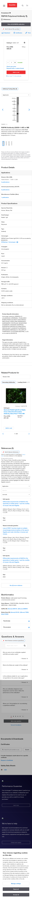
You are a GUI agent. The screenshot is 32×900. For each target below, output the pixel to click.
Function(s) (6, 621)
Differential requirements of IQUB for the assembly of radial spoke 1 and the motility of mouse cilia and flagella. (16, 503)
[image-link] (16, 109)
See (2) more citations (16, 585)
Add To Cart (16, 72)
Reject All (16, 889)
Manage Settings (16, 883)
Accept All (16, 894)
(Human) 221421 (15, 612)
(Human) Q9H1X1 (12, 608)
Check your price (11, 66)
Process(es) (7, 627)
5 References (7, 19)
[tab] (16, 621)
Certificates (19, 33)
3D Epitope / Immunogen (8, 242)
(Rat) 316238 (4, 614)
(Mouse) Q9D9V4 (23, 608)
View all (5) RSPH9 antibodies (16, 24)
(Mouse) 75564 (24, 612)
